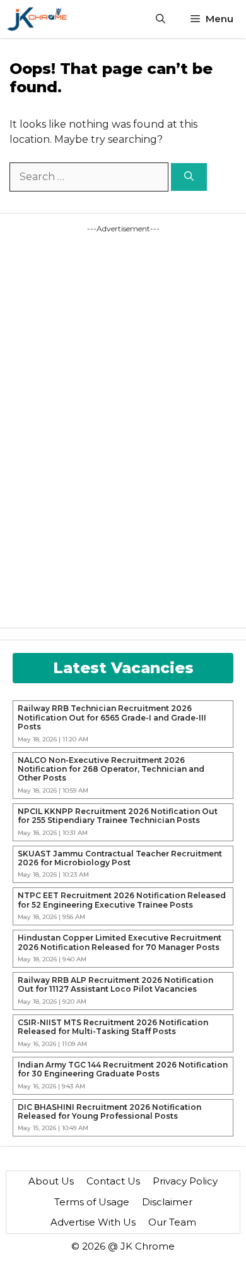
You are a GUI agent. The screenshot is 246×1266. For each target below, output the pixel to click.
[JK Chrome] (36, 19)
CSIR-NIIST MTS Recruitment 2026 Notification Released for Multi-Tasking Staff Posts (113, 1027)
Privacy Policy (185, 1181)
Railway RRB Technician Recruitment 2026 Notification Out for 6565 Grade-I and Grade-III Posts (112, 717)
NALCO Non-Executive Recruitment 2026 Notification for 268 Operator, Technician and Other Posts (111, 769)
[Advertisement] (69, 424)
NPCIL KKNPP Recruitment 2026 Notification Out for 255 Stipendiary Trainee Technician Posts (118, 816)
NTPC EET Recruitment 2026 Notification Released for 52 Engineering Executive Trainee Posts (122, 900)
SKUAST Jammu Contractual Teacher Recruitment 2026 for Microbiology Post (120, 858)
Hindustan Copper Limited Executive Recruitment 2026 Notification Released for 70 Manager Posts (119, 942)
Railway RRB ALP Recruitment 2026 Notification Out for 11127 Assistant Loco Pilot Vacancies (115, 985)
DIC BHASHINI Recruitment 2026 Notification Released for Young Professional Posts (109, 1112)
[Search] (189, 177)
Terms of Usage (91, 1202)
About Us (51, 1181)
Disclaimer (167, 1202)
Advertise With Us (93, 1222)
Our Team (172, 1222)
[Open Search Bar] (160, 19)
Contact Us (113, 1181)
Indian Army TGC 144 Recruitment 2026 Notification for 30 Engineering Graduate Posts (123, 1069)
